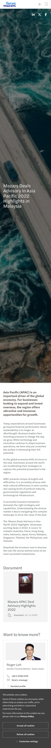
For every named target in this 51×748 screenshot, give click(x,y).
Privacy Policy (27, 716)
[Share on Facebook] (46, 14)
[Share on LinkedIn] (33, 14)
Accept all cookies (25, 725)
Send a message (19, 679)
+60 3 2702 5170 (19, 676)
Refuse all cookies (25, 734)
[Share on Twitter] (39, 14)
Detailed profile (18, 686)
